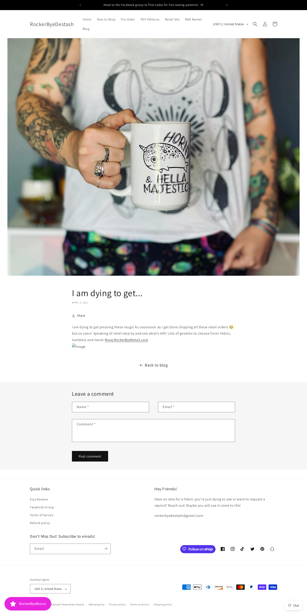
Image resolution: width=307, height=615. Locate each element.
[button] (255, 24)
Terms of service (139, 604)
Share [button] (81, 315)
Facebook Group (42, 507)
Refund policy (40, 523)
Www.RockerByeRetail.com (126, 339)
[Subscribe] (106, 548)
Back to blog (156, 365)
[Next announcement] (227, 5)
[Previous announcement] (80, 5)
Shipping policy (163, 604)
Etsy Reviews (39, 499)
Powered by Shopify (73, 604)
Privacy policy (117, 604)
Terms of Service (41, 515)
